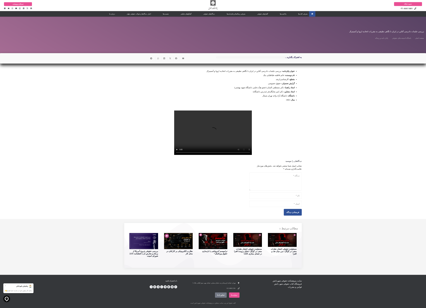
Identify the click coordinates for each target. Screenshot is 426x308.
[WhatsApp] (12, 8)
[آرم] (213, 6)
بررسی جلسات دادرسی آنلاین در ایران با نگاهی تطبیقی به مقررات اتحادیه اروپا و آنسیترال (386, 31)
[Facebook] (31, 8)
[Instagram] (19, 8)
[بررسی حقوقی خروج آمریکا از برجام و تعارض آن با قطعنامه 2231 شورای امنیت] (143, 241)
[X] (27, 8)
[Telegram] (4, 8)
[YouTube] (16, 8)
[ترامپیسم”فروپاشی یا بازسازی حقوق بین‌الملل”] (213, 241)
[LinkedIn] (23, 8)
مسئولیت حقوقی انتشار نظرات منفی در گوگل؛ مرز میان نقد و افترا (284, 251)
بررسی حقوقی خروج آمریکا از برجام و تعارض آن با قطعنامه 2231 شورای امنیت (143, 253)
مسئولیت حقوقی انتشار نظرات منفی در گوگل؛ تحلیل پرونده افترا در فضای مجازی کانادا (248, 251)
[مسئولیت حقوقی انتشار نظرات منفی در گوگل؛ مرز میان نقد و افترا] (282, 240)
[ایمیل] (8, 8)
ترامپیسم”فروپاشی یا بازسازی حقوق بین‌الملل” (214, 252)
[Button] (312, 14)
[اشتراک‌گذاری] (176, 58)
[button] (108, 14)
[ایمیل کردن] (182, 58)
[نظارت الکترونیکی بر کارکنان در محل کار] (178, 241)
